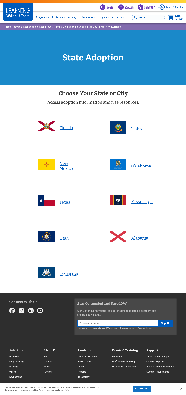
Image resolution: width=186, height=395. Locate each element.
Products (84, 350)
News (47, 366)
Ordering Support (155, 361)
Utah (64, 238)
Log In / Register (174, 7)
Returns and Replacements (160, 366)
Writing (12, 371)
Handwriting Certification (124, 366)
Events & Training (125, 350)
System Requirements (157, 371)
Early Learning (16, 361)
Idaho (136, 129)
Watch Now (114, 26)
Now (179, 17)
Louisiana (69, 274)
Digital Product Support (158, 356)
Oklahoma (141, 166)
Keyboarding (15, 376)
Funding (48, 371)
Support (152, 350)
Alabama (139, 238)
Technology (84, 376)
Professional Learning (64, 17)
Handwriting (15, 356)
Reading (13, 366)
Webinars (117, 356)
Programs (41, 17)
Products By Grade (87, 356)
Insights (102, 17)
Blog (46, 356)
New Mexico (66, 166)
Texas (65, 202)
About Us (117, 17)
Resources (87, 17)
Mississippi (142, 201)
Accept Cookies (142, 389)
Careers (48, 361)
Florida (66, 127)
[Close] (181, 389)
